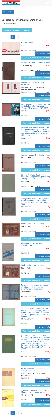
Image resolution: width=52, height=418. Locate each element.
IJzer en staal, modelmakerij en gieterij (36, 155)
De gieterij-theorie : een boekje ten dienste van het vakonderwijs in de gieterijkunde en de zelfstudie (34, 287)
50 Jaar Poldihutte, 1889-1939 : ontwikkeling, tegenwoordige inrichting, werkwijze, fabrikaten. (36, 177)
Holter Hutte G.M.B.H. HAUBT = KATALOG (33, 83)
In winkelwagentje (43, 53)
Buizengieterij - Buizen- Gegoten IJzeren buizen (33, 244)
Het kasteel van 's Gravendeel (32, 223)
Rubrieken (7, 12)
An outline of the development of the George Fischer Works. (35, 369)
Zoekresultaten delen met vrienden (16, 30)
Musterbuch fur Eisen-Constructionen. (35, 62)
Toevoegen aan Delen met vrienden (36, 57)
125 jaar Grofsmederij (29, 42)
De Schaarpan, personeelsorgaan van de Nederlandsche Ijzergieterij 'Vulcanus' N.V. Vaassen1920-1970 (35, 106)
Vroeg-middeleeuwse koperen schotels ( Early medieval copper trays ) (36, 391)
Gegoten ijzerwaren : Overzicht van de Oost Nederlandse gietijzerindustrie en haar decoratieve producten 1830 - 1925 (36, 201)
